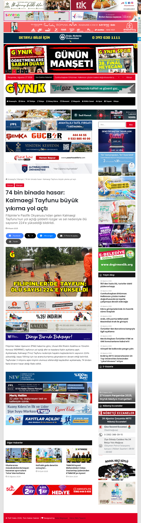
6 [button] (26, 71)
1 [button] (6, 71)
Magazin (76, 101)
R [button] (22, 71)
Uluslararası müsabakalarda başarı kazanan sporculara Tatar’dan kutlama (17, 469)
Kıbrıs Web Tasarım (78, 518)
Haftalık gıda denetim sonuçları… (47, 466)
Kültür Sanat (89, 101)
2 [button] (10, 71)
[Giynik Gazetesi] (26, 88)
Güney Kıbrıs (53, 101)
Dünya (41, 101)
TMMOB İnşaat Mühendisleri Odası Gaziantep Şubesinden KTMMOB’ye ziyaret (77, 469)
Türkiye (32, 101)
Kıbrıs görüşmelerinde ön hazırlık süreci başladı (75, 77)
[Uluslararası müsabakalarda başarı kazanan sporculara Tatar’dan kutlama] (19, 455)
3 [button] (14, 71)
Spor (100, 101)
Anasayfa (13, 101)
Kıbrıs (22, 101)
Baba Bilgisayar (61, 518)
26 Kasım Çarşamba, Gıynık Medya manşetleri (115, 397)
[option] (116, 387)
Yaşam (109, 101)
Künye (129, 77)
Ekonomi (65, 101)
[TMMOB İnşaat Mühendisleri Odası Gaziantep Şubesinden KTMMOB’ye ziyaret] (79, 455)
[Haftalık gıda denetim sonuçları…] (49, 455)
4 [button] (18, 71)
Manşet (20, 179)
